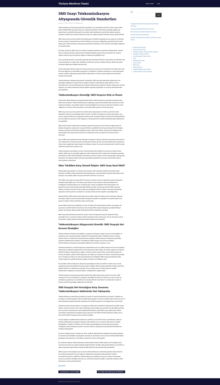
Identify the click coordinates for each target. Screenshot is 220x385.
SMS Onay (136, 65)
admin (71, 23)
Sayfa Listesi (150, 3)
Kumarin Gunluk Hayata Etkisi (140, 34)
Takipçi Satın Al (137, 67)
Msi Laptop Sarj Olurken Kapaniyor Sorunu (143, 32)
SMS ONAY (62, 365)
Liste (158, 3)
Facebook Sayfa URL (139, 49)
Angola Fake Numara (139, 47)
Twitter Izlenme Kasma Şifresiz (142, 71)
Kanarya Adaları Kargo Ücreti (141, 56)
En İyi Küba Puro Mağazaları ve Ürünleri (110, 372)
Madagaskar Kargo (139, 60)
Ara (132, 12)
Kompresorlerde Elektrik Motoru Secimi (142, 29)
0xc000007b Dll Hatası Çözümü (69, 372)
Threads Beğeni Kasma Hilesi (142, 69)
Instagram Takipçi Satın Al (141, 54)
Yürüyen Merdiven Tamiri (73, 3)
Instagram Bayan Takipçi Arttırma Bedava (145, 52)
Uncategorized (78, 23)
